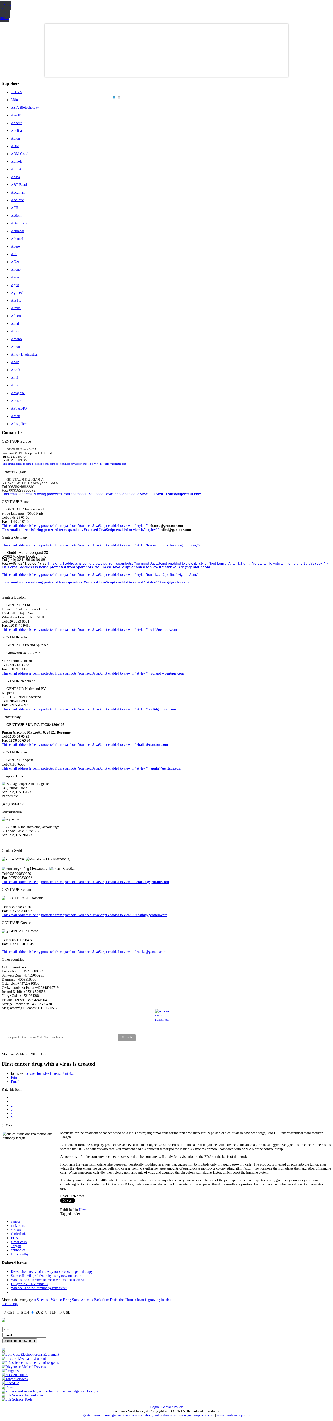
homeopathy (20, 1254)
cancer (15, 1221)
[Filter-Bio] (10, 1383)
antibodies (18, 1250)
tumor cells (19, 1242)
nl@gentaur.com (163, 709)
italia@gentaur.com (153, 744)
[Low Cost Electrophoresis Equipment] (30, 1354)
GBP (10, 1312)
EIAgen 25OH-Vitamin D (29, 1284)
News (83, 1210)
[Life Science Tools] (17, 1399)
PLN (53, 1312)
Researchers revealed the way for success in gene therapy (52, 1272)
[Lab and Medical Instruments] (24, 1358)
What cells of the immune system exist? (39, 1288)
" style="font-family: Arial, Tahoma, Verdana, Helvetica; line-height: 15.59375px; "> (262, 563)
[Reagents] (10, 1371)
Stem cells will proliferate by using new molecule (46, 1276)
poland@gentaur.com (167, 673)
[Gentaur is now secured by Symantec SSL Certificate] (166, 1018)
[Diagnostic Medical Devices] (24, 1367)
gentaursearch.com (97, 1415)
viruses (16, 1230)
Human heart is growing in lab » (148, 1300)
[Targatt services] (15, 1379)
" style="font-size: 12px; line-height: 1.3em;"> (167, 575)
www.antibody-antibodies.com (154, 1415)
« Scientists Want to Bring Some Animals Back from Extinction (79, 1300)
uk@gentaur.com (164, 629)
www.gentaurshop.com (233, 1415)
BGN (25, 1312)
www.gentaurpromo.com (196, 1415)
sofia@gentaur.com (184, 494)
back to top (10, 1304)
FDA (14, 1238)
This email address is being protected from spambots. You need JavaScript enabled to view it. (68, 526)
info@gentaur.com (115, 463)
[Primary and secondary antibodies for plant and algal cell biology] (50, 1391)
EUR (39, 1312)
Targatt (16, 1246)
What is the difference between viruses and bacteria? (48, 1280)
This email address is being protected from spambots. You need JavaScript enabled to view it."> (53, 463)
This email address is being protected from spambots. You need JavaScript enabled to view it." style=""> (85, 494)
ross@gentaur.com (176, 582)
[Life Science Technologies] (22, 1395)
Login (154, 1407)
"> (136, 915)
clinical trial (19, 1234)
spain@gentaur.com (166, 768)
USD (67, 1312)
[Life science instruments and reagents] (30, 1363)
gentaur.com (121, 1415)
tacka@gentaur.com (153, 882)
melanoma (18, 1225)
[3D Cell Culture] (15, 1375)
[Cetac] (8, 1387)
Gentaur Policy (172, 1407)
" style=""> (142, 526)
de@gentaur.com (195, 567)
